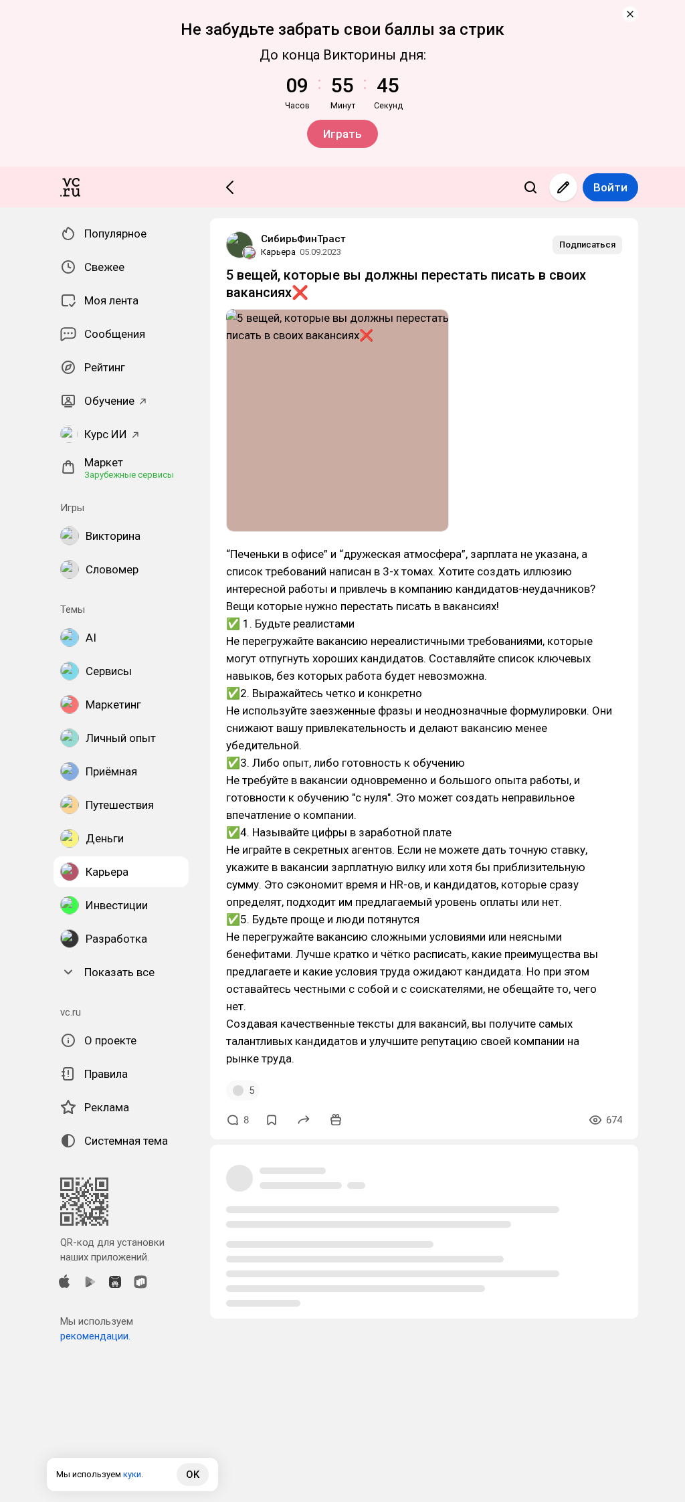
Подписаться (587, 245)
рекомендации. (95, 1336)
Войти (610, 187)
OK (192, 1475)
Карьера (278, 252)
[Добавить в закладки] (271, 1120)
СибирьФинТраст (303, 239)
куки (132, 1474)
